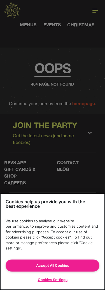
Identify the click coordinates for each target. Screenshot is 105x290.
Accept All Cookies (52, 265)
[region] (52, 242)
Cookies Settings (52, 279)
